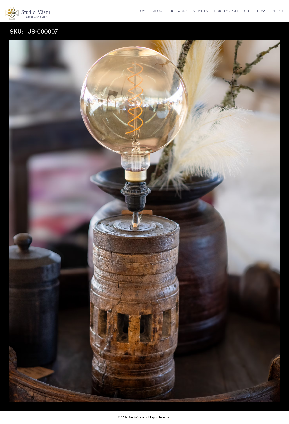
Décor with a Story (37, 16)
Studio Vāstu (35, 12)
